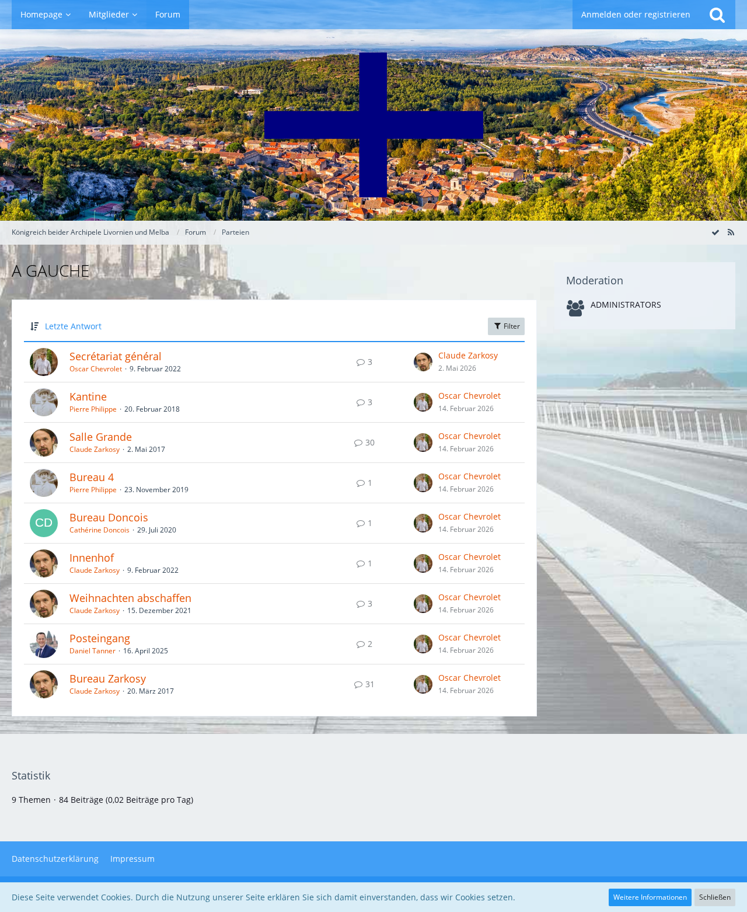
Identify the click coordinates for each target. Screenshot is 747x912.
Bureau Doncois (108, 517)
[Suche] (717, 14)
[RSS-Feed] (730, 232)
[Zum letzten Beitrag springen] (423, 362)
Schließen (715, 897)
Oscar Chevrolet (95, 369)
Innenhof (91, 558)
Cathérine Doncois (99, 530)
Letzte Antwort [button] (73, 326)
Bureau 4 (91, 477)
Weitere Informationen (650, 897)
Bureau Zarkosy (107, 678)
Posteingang (99, 638)
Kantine (88, 396)
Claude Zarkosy (468, 355)
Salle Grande (100, 437)
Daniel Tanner (92, 651)
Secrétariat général (115, 356)
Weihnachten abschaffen (130, 598)
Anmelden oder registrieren (635, 14)
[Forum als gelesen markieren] (715, 232)
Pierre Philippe (93, 409)
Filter (511, 326)
